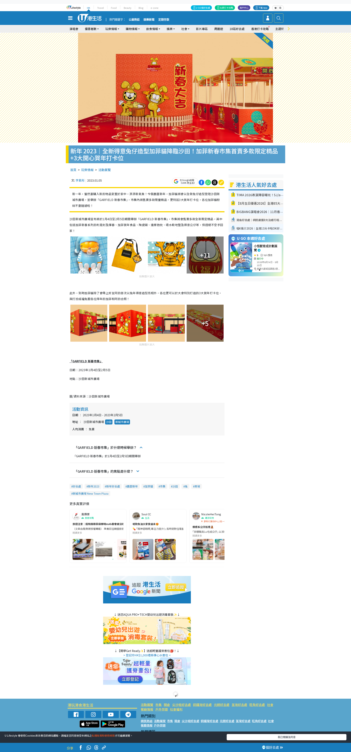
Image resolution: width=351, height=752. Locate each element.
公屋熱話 (134, 19)
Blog (141, 8)
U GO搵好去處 (203, 7)
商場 (197, 486)
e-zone (154, 8)
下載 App (262, 7)
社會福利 (176, 709)
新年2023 (93, 486)
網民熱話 (146, 721)
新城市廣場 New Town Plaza (90, 493)
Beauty (127, 8)
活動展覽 (104, 169)
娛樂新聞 (149, 19)
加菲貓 (149, 486)
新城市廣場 (122, 422)
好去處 (77, 486)
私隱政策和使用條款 (103, 735)
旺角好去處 (257, 704)
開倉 (167, 704)
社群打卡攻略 (226, 7)
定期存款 (163, 19)
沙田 (109, 422)
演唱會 (73, 29)
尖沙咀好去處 (181, 704)
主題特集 (281, 29)
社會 (270, 704)
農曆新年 (132, 486)
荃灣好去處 (239, 704)
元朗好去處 (221, 704)
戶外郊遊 (161, 709)
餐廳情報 (147, 709)
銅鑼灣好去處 (202, 704)
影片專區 (202, 29)
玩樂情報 (87, 169)
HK (88, 8)
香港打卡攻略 (260, 29)
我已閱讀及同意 (287, 737)
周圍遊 (218, 29)
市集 (162, 486)
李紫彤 (80, 180)
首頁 (73, 169)
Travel (100, 8)
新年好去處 (113, 486)
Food (114, 8)
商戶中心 (244, 7)
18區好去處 (237, 29)
